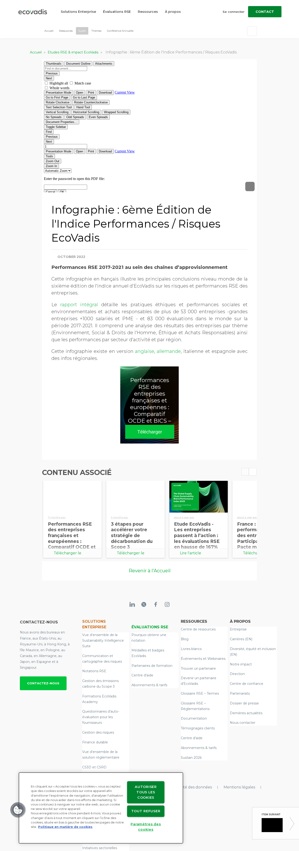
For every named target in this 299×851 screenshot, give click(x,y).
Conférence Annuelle (120, 30)
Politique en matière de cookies (65, 827)
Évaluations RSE (117, 12)
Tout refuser (145, 811)
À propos (173, 12)
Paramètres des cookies (146, 827)
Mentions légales (239, 787)
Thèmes (96, 30)
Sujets (82, 30)
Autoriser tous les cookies (146, 792)
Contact (265, 12)
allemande (169, 351)
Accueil (48, 30)
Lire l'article (190, 553)
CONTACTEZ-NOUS (43, 683)
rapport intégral (79, 304)
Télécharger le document (67, 554)
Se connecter (234, 12)
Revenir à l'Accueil (150, 570)
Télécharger (149, 431)
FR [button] (139, 31)
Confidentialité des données (186, 787)
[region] (101, 808)
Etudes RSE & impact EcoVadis (73, 52)
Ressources (148, 12)
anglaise (144, 351)
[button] (18, 809)
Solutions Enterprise (78, 12)
